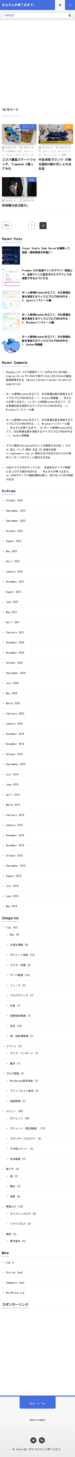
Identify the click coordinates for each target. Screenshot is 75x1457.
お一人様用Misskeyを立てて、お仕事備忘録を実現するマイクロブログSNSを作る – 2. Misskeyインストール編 (46, 318)
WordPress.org (15, 1292)
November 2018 (15, 845)
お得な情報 (16, 945)
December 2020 (15, 642)
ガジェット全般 (19, 955)
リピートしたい (51, 154)
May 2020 (11, 693)
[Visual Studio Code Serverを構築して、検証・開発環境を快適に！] (11, 255)
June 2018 (12, 896)
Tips (8, 927)
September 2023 (16, 520)
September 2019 (16, 764)
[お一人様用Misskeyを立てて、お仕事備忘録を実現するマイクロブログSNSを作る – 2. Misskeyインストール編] (11, 322)
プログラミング (19, 995)
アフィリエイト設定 (21, 1091)
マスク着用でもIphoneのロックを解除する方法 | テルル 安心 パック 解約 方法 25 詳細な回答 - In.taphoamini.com (38, 449)
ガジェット (28, 126)
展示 (12, 1063)
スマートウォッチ (24, 154)
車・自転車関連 (19, 1036)
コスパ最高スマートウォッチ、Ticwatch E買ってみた (19, 164)
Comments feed (15, 1282)
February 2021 (15, 632)
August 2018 (13, 876)
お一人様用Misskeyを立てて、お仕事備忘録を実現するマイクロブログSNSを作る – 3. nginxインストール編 (46, 296)
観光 (12, 1186)
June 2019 (12, 784)
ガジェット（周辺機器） (24, 1128)
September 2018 (16, 865)
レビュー (11, 1111)
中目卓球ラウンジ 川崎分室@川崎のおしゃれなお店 (55, 164)
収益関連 (15, 1101)
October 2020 (14, 663)
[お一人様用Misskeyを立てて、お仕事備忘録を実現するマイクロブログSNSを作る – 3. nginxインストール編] (11, 300)
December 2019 (15, 734)
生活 (31, 179)
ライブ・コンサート (21, 1053)
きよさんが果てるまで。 (49, 1449)
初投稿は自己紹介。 (16, 205)
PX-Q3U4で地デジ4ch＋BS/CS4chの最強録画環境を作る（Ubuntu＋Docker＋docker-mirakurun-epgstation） (39, 380)
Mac (12, 934)
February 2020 (15, 713)
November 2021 (15, 581)
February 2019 (15, 815)
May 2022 (11, 551)
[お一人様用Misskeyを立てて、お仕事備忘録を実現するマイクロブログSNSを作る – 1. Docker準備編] (11, 344)
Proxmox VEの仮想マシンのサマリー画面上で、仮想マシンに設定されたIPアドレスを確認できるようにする (47, 274)
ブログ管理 (12, 1073)
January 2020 (14, 723)
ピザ (53, 151)
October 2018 (14, 855)
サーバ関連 (16, 975)
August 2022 (13, 541)
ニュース (15, 985)
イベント (11, 1046)
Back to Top (37, 1403)
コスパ (9, 154)
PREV (6, 225)
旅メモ (10, 1169)
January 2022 (14, 571)
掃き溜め (15, 1241)
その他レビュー (19, 1148)
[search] (70, 15)
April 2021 (13, 622)
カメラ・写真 (18, 965)
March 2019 (13, 805)
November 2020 (15, 652)
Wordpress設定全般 (21, 1081)
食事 (68, 126)
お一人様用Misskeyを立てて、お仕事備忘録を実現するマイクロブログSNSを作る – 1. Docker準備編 (46, 340)
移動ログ (11, 1206)
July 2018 (12, 886)
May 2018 (11, 906)
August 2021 (13, 592)
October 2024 (14, 500)
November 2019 (15, 744)
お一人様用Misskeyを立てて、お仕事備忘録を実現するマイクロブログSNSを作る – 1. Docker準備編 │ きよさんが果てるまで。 (39, 398)
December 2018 (15, 835)
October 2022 (14, 531)
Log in (10, 1262)
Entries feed (14, 1272)
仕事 (12, 1005)
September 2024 (16, 510)
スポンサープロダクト (23, 1138)
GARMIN (10, 151)
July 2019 (12, 774)
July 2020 (12, 683)
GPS (19, 151)
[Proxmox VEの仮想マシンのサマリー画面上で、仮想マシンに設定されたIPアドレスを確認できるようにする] (11, 278)
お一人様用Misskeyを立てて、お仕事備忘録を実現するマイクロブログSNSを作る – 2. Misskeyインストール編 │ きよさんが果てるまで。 (39, 424)
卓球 (63, 154)
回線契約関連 (18, 1015)
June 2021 (12, 602)
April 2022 (13, 561)
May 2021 (11, 612)
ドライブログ (18, 1224)
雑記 (8, 1234)
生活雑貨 (15, 1159)
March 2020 (13, 703)
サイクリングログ (20, 1214)
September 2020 (16, 673)
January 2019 (14, 825)
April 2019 (13, 794)
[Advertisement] (37, 60)
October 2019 (14, 754)
